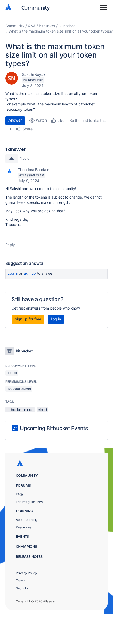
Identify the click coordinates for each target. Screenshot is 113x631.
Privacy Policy (26, 573)
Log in (13, 273)
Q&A (31, 26)
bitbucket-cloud (20, 409)
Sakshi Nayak (33, 74)
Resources (23, 527)
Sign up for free (28, 319)
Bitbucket (47, 26)
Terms (20, 581)
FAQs (19, 494)
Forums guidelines (29, 502)
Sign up (29, 273)
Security (22, 588)
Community (35, 7)
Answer (15, 120)
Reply (10, 244)
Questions (67, 26)
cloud (42, 409)
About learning (26, 520)
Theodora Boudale (33, 169)
